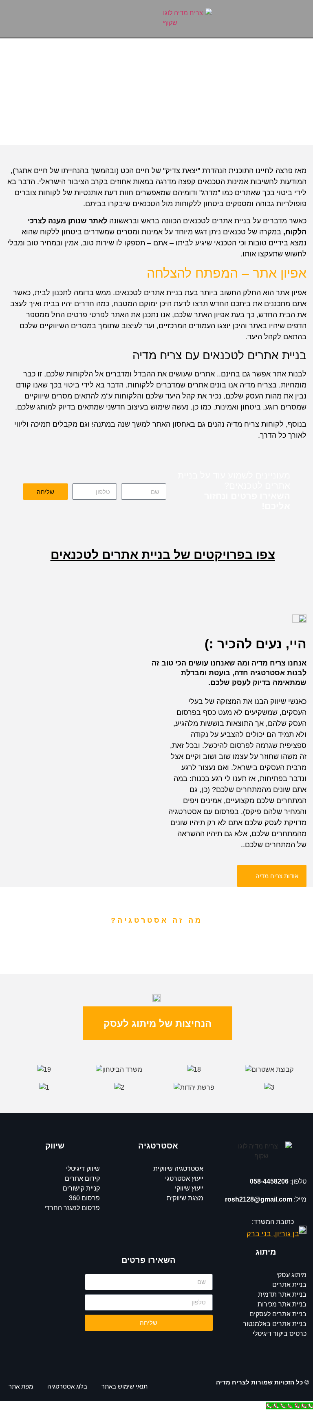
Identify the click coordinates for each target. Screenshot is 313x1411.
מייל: (265, 1199)
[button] (78, 19)
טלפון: (278, 1181)
